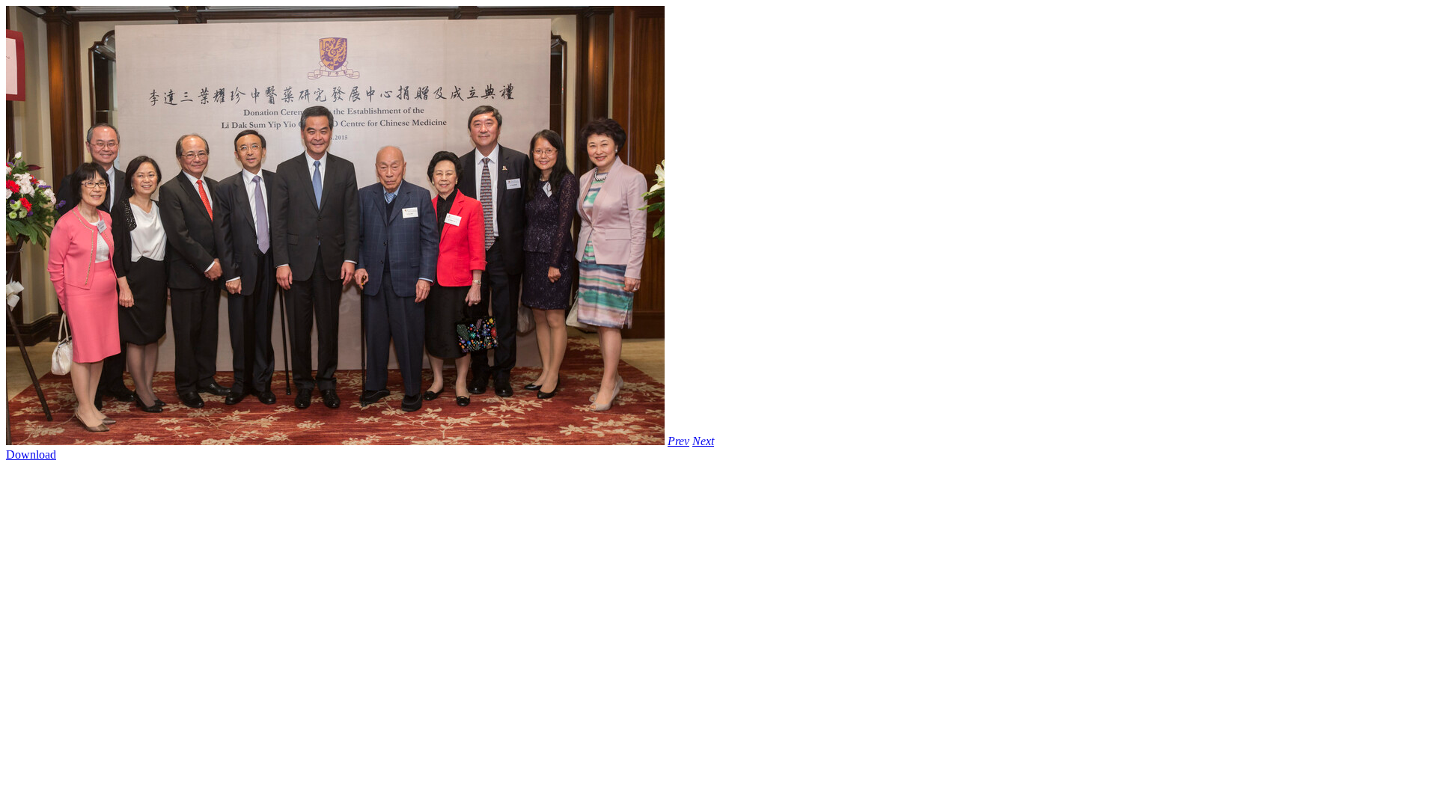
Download (31, 454)
